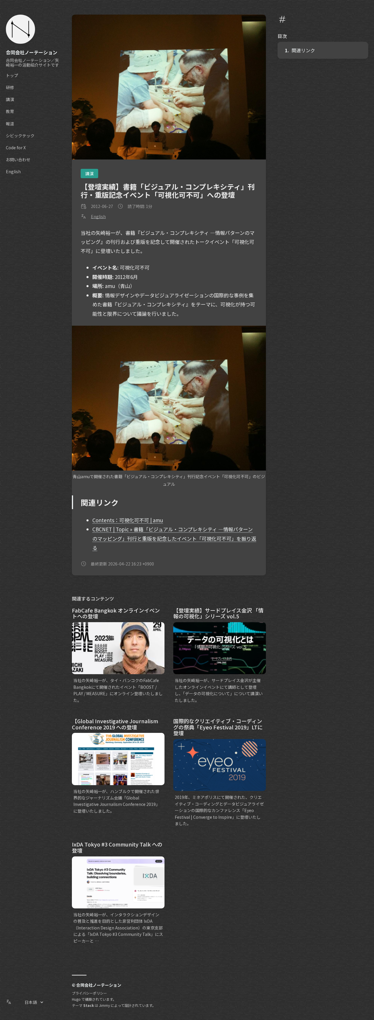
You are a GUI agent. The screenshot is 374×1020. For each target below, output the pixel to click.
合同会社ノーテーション (31, 52)
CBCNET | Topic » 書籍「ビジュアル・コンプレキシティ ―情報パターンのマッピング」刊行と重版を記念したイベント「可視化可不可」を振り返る (174, 538)
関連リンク (303, 50)
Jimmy (104, 1005)
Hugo (76, 999)
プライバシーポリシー (89, 992)
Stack (88, 1005)
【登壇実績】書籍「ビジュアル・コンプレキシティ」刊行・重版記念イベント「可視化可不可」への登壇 (168, 190)
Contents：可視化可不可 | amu (127, 520)
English (98, 216)
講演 (89, 173)
